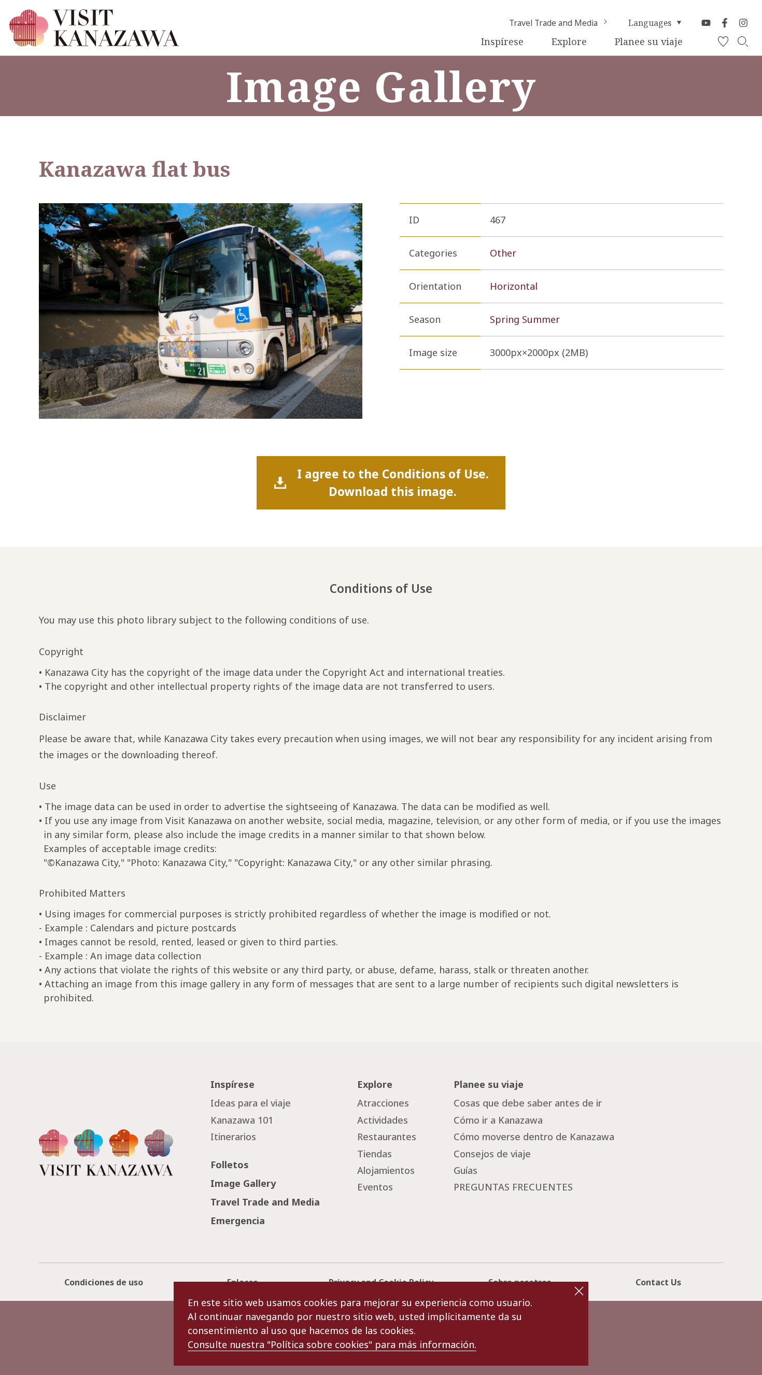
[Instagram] (743, 23)
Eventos (375, 1187)
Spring (504, 319)
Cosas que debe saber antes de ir (528, 1103)
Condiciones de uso (103, 1282)
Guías (465, 1170)
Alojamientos (386, 1170)
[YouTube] (706, 23)
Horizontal (514, 286)
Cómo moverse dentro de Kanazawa (534, 1136)
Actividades (382, 1120)
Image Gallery (243, 1183)
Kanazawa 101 (241, 1120)
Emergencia (237, 1220)
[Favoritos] (723, 42)
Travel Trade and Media (553, 22)
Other (503, 253)
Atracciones (383, 1103)
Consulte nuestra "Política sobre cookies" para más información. (332, 1344)
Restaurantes (386, 1136)
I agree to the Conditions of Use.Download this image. (393, 483)
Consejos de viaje (492, 1153)
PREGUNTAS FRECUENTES (513, 1187)
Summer (541, 319)
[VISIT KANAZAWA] (94, 42)
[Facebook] (724, 23)
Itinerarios (233, 1136)
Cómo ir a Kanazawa (498, 1120)
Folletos (229, 1164)
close (579, 1291)
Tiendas (374, 1153)
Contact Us (658, 1282)
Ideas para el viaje (250, 1103)
